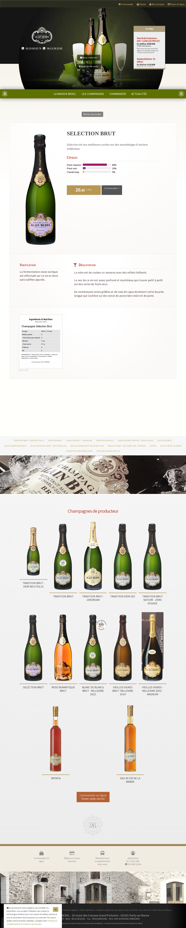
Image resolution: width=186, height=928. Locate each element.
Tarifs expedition (87, 910)
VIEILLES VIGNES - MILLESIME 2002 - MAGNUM (127, 445)
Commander (118, 94)
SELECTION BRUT (164, 440)
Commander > (111, 188)
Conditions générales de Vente (109, 910)
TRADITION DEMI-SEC (105, 440)
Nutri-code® (23, 370)
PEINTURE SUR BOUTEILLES (108, 451)
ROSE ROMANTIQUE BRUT (16, 445)
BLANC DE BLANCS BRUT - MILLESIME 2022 (49, 445)
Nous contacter (89, 57)
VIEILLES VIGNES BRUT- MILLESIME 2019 (87, 445)
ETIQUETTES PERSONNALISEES (79, 451)
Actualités (139, 94)
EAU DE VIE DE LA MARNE (171, 445)
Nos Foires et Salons (162, 910)
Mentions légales (71, 910)
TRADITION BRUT (55, 440)
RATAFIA (153, 445)
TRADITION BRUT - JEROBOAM (79, 440)
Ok (55, 909)
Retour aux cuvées (92, 114)
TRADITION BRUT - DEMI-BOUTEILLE (29, 440)
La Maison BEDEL (65, 94)
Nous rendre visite (89, 66)
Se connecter (146, 910)
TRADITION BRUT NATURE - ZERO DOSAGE (135, 440)
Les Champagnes (93, 94)
